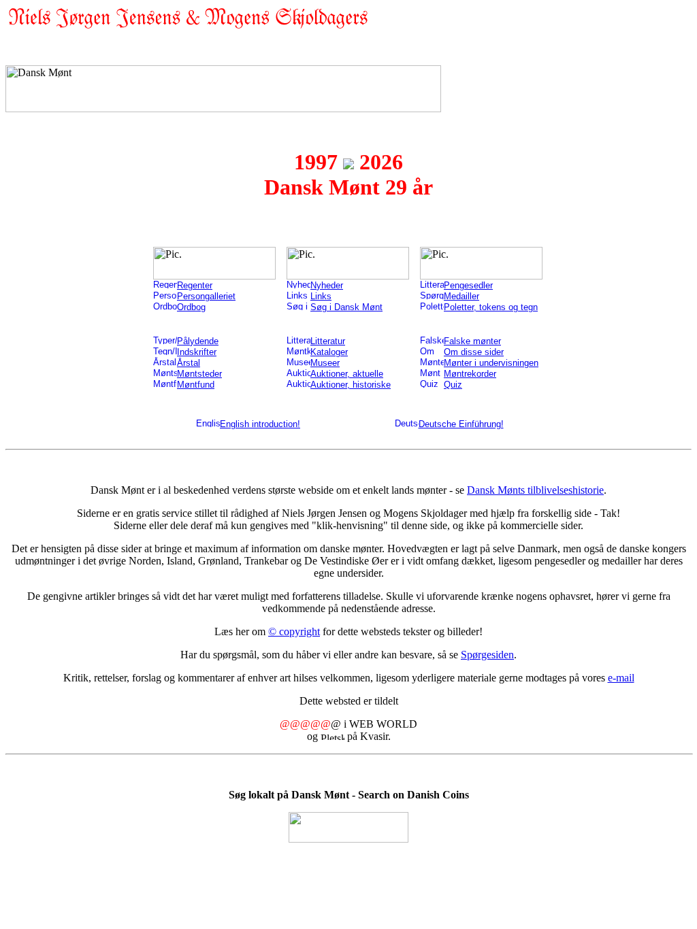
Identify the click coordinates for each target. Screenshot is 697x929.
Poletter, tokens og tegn (491, 307)
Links (320, 296)
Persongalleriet (206, 296)
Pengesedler (468, 285)
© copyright (294, 631)
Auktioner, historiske (350, 384)
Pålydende (197, 341)
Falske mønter (472, 341)
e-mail (621, 677)
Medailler (461, 296)
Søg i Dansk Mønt (346, 307)
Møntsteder (199, 374)
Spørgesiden (487, 654)
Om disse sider (474, 352)
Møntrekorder (470, 374)
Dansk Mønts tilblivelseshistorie (535, 490)
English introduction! (260, 424)
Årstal (188, 363)
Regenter (194, 285)
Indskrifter (196, 352)
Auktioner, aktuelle (346, 374)
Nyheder (326, 285)
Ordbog (191, 307)
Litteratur (327, 341)
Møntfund (195, 384)
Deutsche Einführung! (461, 424)
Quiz (453, 384)
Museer (325, 363)
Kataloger (329, 352)
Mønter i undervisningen (491, 363)
